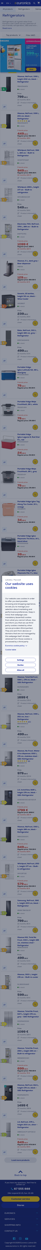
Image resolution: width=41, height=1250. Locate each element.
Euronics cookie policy (15, 645)
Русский (17, 580)
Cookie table (10, 649)
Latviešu (8, 580)
